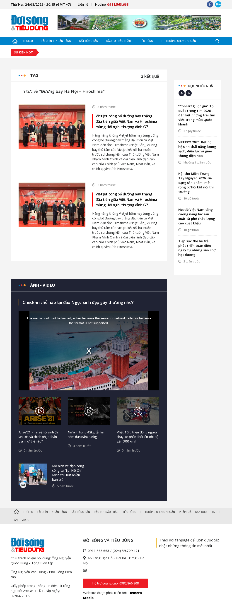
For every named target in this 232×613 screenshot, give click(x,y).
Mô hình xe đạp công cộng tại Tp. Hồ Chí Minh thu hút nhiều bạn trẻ (68, 473)
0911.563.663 (98, 550)
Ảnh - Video (21, 520)
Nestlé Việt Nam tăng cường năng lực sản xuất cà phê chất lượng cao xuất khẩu (196, 216)
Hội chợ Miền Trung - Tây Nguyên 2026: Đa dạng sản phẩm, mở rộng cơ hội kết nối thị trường (196, 182)
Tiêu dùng (146, 41)
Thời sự (28, 41)
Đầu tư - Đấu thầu (118, 41)
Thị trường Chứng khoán (178, 41)
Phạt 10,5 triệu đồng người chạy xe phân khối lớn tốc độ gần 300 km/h (137, 436)
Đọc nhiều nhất (201, 86)
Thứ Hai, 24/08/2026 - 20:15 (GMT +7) (41, 4)
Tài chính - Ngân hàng (56, 41)
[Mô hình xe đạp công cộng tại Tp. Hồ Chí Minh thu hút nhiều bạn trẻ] (33, 475)
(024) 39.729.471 (126, 550)
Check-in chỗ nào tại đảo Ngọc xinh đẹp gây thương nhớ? (78, 302)
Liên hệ (83, 4)
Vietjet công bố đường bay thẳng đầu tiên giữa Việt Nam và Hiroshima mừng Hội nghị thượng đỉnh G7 (126, 121)
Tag (34, 75)
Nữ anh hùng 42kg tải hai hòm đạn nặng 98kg (86, 434)
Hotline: (112, 4)
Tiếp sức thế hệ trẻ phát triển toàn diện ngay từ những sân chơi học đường (197, 248)
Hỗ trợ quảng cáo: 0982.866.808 (115, 583)
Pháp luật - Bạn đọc (193, 512)
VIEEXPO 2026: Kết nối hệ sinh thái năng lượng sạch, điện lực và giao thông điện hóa (197, 149)
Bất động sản (88, 41)
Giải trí (215, 512)
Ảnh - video (42, 285)
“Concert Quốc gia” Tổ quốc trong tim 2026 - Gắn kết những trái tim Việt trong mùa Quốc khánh (196, 115)
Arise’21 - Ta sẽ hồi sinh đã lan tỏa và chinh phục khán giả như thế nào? (38, 436)
